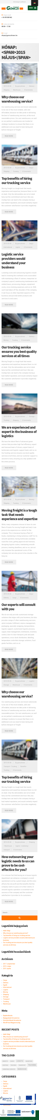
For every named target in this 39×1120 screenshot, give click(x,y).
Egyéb (5, 985)
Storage (31, 416)
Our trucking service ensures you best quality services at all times (19, 351)
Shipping (6, 90)
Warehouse (16, 90)
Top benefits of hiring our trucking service (17, 180)
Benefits (23, 766)
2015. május (7, 966)
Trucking (16, 171)
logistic (18, 247)
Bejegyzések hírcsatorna (11, 1018)
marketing (24, 846)
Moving (6, 340)
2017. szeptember (9, 964)
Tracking (16, 503)
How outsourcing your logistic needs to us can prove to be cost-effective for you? (18, 863)
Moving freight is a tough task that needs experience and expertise (19, 514)
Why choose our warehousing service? (17, 99)
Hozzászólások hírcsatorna (12, 1020)
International (8, 247)
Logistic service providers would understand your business (14, 260)
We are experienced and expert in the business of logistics (19, 431)
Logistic (31, 681)
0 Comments (28, 90)
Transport (7, 766)
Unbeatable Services (9, 1069)
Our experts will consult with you (18, 606)
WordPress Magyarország (11, 1022)
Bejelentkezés (7, 1015)
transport (7, 850)
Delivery (31, 86)
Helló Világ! (6, 931)
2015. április (7, 968)
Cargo (31, 168)
